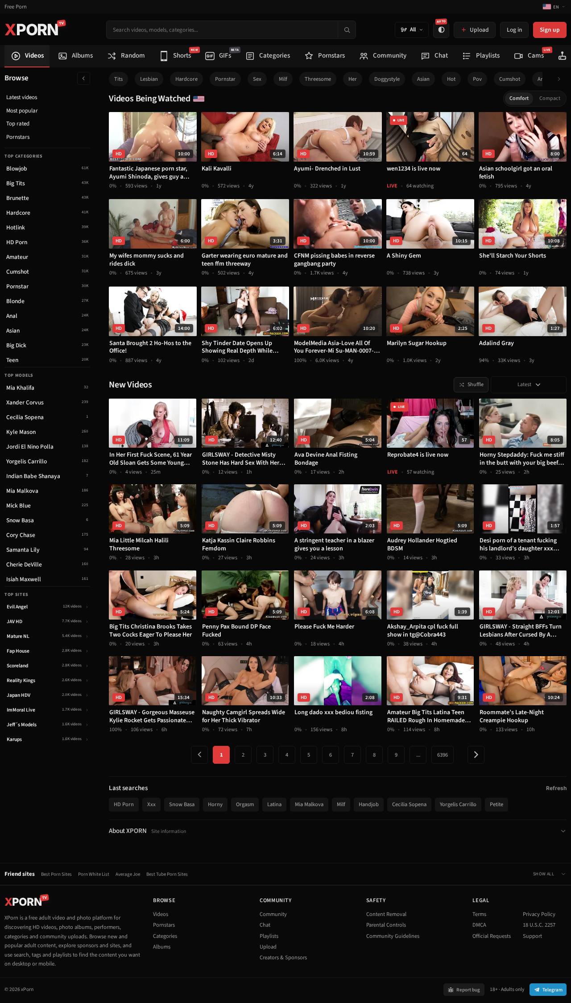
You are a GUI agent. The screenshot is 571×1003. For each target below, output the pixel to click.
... (418, 755)
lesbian (149, 79)
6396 (442, 755)
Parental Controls (386, 925)
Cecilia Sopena (409, 804)
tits (118, 79)
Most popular (22, 111)
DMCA (479, 925)
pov (477, 79)
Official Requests (491, 936)
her (352, 79)
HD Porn (124, 804)
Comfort (519, 98)
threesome (318, 79)
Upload (268, 947)
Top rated (17, 124)
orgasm (245, 804)
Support (532, 936)
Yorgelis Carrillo (458, 804)
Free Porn (15, 7)
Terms (479, 914)
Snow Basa (181, 804)
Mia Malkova (309, 804)
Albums (161, 947)
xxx (151, 804)
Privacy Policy (539, 914)
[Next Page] (476, 755)
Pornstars (17, 137)
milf (283, 79)
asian (423, 79)
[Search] (347, 29)
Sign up (550, 29)
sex (257, 79)
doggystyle (387, 79)
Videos (160, 914)
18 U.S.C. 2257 (539, 925)
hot (451, 79)
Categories (165, 936)
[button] (561, 79)
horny (215, 804)
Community (273, 914)
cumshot (509, 79)
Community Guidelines (392, 936)
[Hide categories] (83, 78)
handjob (369, 804)
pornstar (225, 79)
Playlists (269, 936)
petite (496, 804)
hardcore (186, 79)
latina (274, 804)
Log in (514, 29)
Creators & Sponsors (283, 957)
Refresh (556, 788)
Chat (265, 925)
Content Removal (386, 914)
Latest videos (21, 97)
